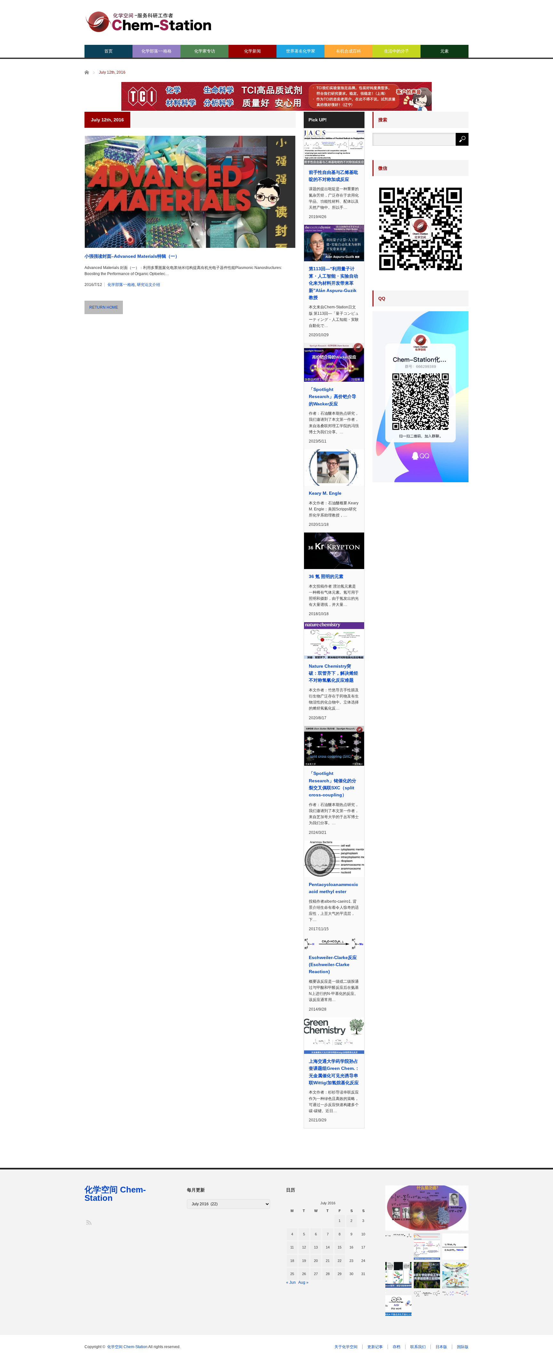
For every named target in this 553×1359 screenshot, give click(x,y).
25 (292, 1274)
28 (328, 1274)
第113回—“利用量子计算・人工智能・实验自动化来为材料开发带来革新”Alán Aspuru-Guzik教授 (333, 283)
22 (339, 1261)
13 (316, 1247)
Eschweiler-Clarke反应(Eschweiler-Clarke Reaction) (333, 964)
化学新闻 (252, 51)
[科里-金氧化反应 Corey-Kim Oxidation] (398, 1235)
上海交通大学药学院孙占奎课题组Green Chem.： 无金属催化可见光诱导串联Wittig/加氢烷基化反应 (334, 1072)
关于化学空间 (345, 1347)
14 (328, 1247)
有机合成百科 (348, 51)
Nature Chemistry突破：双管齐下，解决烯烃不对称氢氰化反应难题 (333, 673)
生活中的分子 (396, 51)
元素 (444, 51)
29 (339, 1274)
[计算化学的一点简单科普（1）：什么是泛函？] (427, 1207)
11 (292, 1247)
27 (316, 1274)
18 (292, 1261)
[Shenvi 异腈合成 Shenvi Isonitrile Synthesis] (455, 1246)
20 (316, 1261)
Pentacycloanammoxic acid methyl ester (333, 888)
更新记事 (375, 1347)
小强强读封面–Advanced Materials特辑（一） (132, 256)
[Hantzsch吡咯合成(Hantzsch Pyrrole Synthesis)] (455, 1293)
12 (304, 1247)
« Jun (291, 1282)
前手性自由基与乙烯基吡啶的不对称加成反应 (333, 176)
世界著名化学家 (300, 51)
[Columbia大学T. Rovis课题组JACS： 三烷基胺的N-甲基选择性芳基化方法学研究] (398, 1303)
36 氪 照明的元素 (326, 576)
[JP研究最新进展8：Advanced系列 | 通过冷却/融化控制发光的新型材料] (398, 1275)
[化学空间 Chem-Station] (148, 21)
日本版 (441, 1347)
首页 (108, 51)
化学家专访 (204, 51)
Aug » (303, 1282)
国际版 (463, 1347)
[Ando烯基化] (455, 1275)
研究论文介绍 (148, 284)
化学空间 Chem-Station (115, 1194)
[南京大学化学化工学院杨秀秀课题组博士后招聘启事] (427, 1275)
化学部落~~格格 (156, 51)
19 (304, 1261)
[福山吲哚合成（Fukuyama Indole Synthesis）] (427, 1293)
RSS (88, 1222)
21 (328, 1261)
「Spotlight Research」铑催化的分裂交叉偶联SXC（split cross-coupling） (332, 784)
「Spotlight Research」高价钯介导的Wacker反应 (332, 396)
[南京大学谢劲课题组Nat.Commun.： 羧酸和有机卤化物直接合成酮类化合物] (427, 1246)
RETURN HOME (103, 307)
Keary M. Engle (325, 493)
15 (339, 1247)
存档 (396, 1347)
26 (304, 1274)
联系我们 (418, 1347)
